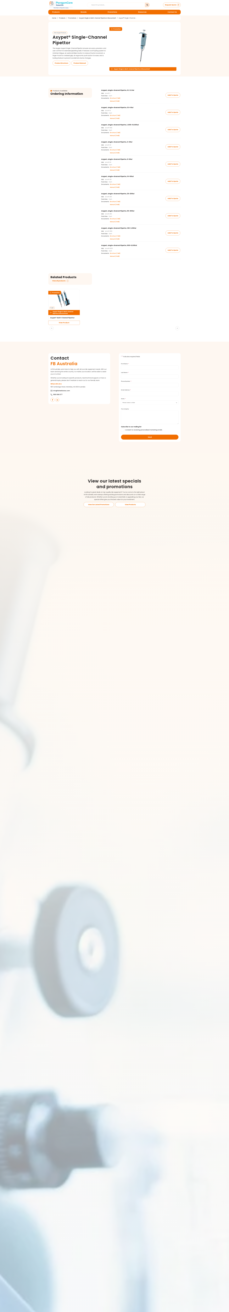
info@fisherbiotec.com (61, 391)
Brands (84, 12)
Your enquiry (125, 409)
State (123, 398)
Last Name (125, 372)
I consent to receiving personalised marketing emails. (143, 430)
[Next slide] (177, 328)
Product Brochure (61, 63)
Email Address (126, 390)
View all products (58, 281)
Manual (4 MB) (115, 101)
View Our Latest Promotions (98, 505)
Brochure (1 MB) (115, 98)
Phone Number (126, 381)
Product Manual (80, 63)
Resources (142, 12)
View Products (130, 505)
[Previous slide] (52, 328)
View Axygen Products (60, 32)
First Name (125, 364)
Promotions (112, 12)
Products (56, 12)
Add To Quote (173, 95)
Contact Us (172, 12)
